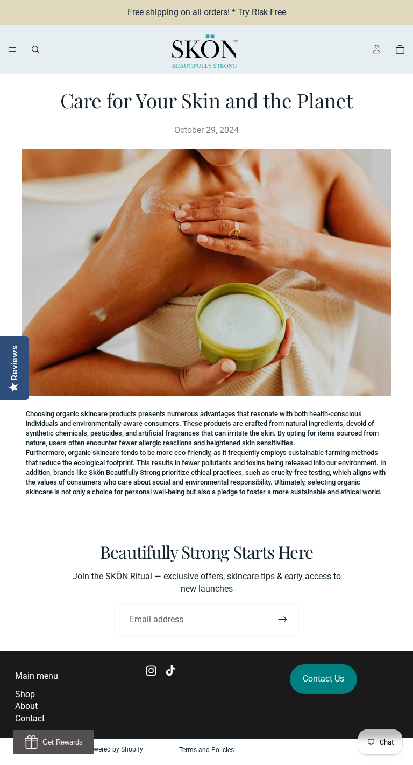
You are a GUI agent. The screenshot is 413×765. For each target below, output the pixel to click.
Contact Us (323, 678)
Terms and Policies (206, 750)
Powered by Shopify (114, 749)
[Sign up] (283, 619)
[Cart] (400, 49)
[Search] (35, 49)
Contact (30, 718)
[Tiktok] (170, 670)
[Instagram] (151, 670)
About (26, 706)
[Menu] (12, 49)
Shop (25, 694)
